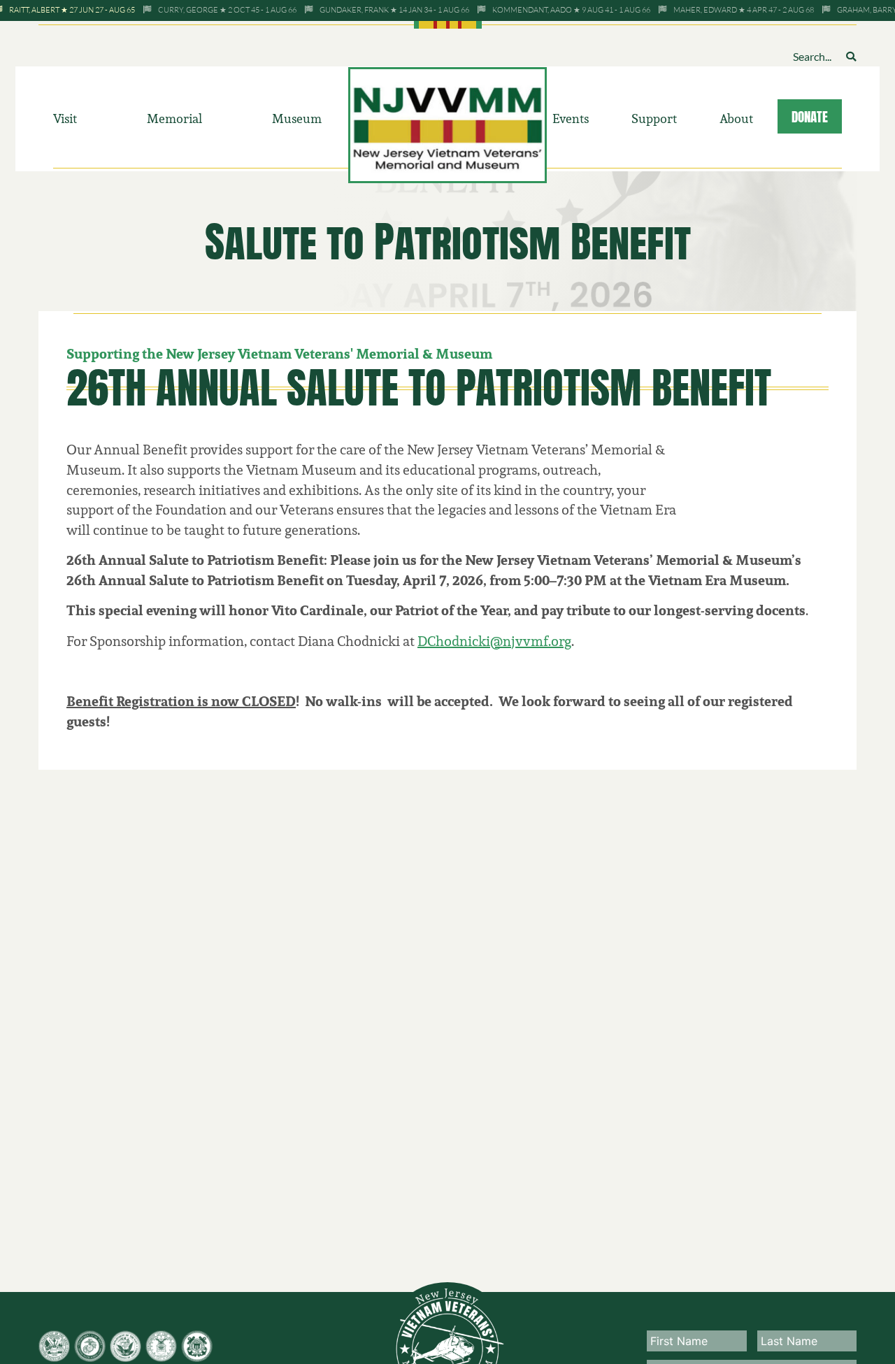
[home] (447, 124)
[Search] (851, 56)
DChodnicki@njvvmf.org (494, 641)
